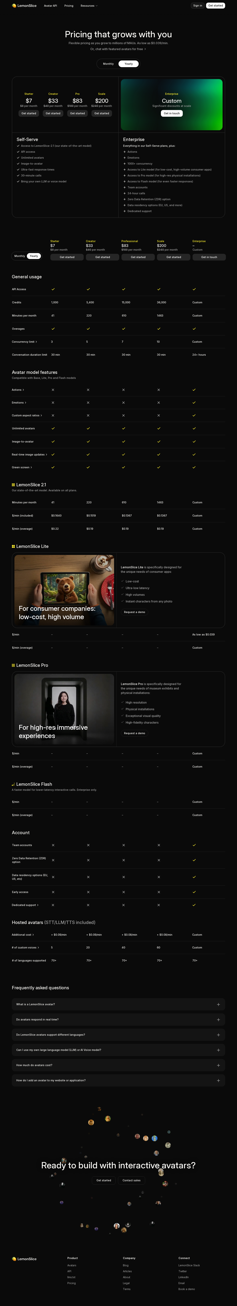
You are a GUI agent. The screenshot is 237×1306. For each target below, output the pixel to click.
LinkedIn (183, 1277)
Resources (87, 5)
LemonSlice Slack (189, 1265)
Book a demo (186, 1289)
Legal (126, 1283)
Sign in (197, 5)
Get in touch (172, 113)
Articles (127, 1271)
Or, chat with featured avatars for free (116, 49)
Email (181, 1283)
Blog (125, 1265)
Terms (127, 1289)
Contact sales (132, 1180)
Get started (215, 5)
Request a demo (134, 612)
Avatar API (50, 5)
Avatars (71, 1265)
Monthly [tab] (108, 63)
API (69, 1271)
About (126, 1277)
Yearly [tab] (129, 63)
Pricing (68, 5)
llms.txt (71, 1277)
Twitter (182, 1271)
